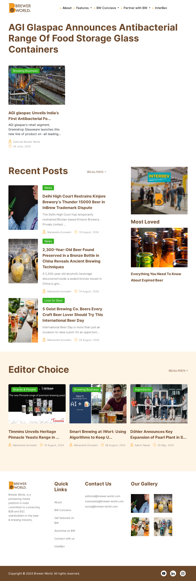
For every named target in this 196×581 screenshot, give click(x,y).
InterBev (161, 8)
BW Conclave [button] (106, 8)
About (67, 8)
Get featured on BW (64, 520)
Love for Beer (53, 300)
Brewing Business (25, 71)
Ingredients (82, 389)
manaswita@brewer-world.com (104, 501)
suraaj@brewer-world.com (101, 506)
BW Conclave (62, 510)
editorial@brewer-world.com (102, 496)
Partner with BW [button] (136, 8)
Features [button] (83, 8)
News (48, 188)
